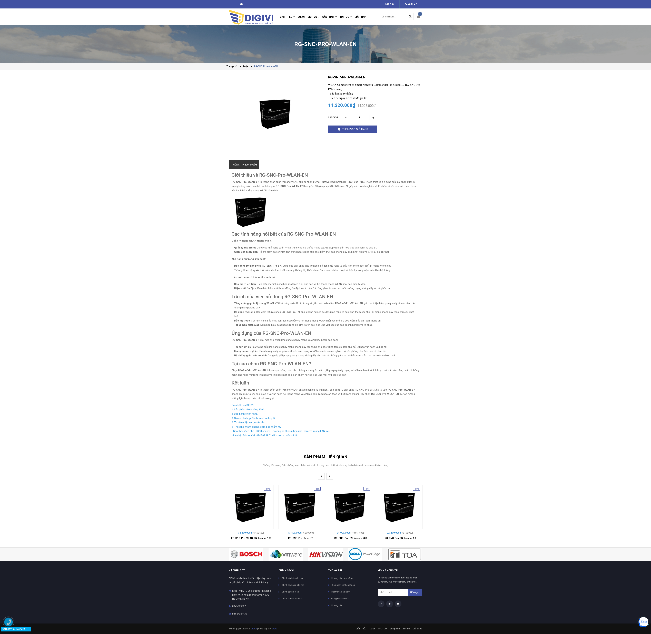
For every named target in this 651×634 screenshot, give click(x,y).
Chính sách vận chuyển (293, 585)
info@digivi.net (240, 613)
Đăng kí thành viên (340, 598)
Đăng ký (389, 4)
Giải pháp (417, 628)
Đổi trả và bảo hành (340, 591)
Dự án (372, 628)
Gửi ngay (415, 592)
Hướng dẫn (336, 605)
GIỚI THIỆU (361, 628)
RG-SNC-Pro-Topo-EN (300, 538)
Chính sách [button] (286, 570)
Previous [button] (321, 476)
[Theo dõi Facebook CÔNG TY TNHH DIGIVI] (233, 4)
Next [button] (329, 476)
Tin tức (406, 628)
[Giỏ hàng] (419, 16)
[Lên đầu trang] (641, 611)
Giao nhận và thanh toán (343, 585)
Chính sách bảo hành (292, 598)
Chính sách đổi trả (290, 591)
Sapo (274, 628)
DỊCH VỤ (382, 628)
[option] (251, 513)
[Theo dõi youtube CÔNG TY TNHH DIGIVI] (398, 603)
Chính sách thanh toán (292, 578)
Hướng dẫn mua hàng (342, 578)
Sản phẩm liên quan (325, 456)
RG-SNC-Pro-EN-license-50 (400, 538)
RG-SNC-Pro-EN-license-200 (350, 538)
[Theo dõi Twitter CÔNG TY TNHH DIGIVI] (241, 4)
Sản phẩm (395, 628)
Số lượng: (333, 117)
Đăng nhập (411, 4)
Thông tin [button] (335, 570)
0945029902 (239, 606)
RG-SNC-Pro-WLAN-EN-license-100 (251, 538)
